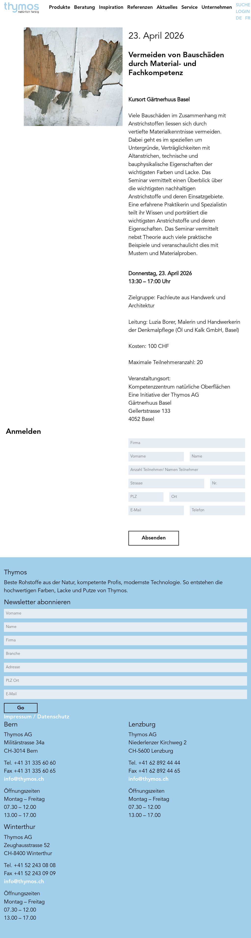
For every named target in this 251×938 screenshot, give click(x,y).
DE (239, 18)
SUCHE (243, 5)
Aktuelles (167, 7)
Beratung (84, 7)
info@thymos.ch (24, 779)
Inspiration (111, 7)
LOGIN (243, 12)
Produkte (59, 7)
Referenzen (140, 7)
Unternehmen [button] (216, 7)
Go (20, 708)
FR (247, 18)
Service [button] (189, 7)
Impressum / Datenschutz (36, 717)
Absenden (154, 538)
